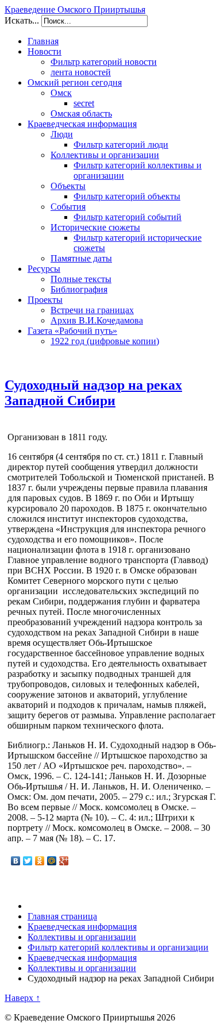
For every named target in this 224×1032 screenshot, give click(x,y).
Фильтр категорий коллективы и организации (118, 947)
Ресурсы (44, 269)
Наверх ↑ (22, 998)
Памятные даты (81, 258)
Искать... (22, 20)
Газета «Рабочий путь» (72, 331)
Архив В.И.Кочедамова (97, 320)
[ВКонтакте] (16, 860)
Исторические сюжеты (95, 227)
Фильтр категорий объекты (127, 196)
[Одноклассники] (40, 860)
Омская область (81, 113)
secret (84, 103)
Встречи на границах (92, 310)
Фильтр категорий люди (121, 144)
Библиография (79, 289)
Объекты (68, 186)
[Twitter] (28, 860)
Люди (62, 134)
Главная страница (62, 916)
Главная (43, 41)
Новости (44, 51)
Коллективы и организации (105, 155)
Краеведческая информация (82, 124)
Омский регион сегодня (75, 82)
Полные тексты (81, 279)
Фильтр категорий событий (127, 217)
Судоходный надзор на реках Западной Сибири (93, 393)
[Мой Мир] (52, 860)
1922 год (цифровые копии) (105, 341)
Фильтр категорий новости (104, 62)
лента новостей (81, 72)
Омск (61, 93)
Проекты (45, 300)
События (68, 206)
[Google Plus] (64, 860)
